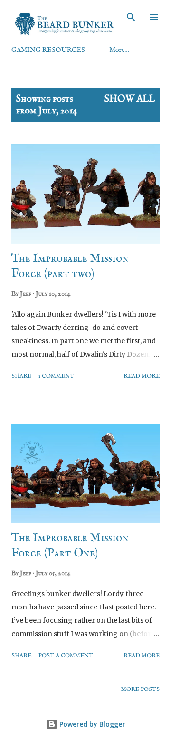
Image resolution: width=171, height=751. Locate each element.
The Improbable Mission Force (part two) (70, 266)
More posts (140, 689)
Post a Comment (65, 655)
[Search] (131, 17)
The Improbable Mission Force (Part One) (70, 546)
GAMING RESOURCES (48, 50)
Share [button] (21, 376)
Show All (129, 99)
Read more (142, 376)
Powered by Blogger (91, 724)
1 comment (56, 376)
